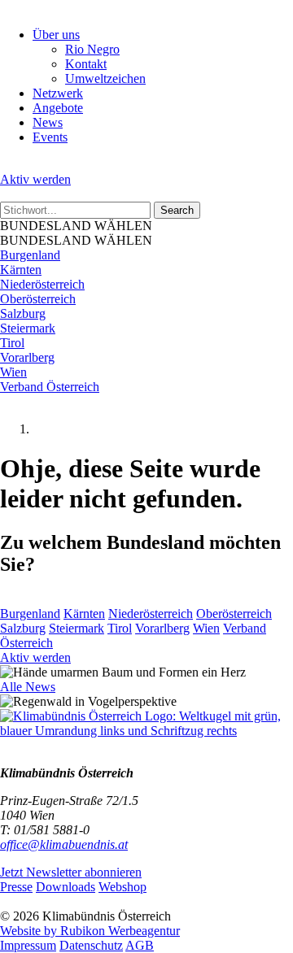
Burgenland (30, 255)
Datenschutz (91, 945)
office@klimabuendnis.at (64, 844)
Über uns (56, 34)
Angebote (58, 108)
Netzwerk (58, 93)
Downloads (65, 887)
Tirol (12, 343)
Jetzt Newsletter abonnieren (71, 872)
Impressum (28, 945)
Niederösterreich (42, 284)
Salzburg (23, 313)
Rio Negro (92, 49)
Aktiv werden (35, 179)
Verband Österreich (49, 387)
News (48, 122)
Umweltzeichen (105, 78)
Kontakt (86, 64)
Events (50, 137)
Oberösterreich (38, 299)
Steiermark (27, 328)
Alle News (27, 687)
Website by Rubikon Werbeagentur (90, 931)
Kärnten (21, 269)
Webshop (122, 887)
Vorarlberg (27, 357)
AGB (139, 945)
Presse (16, 887)
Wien (13, 372)
